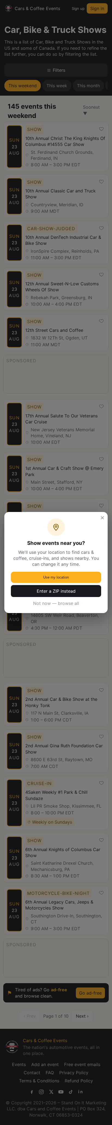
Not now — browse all (56, 603)
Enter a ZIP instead (56, 591)
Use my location (56, 577)
